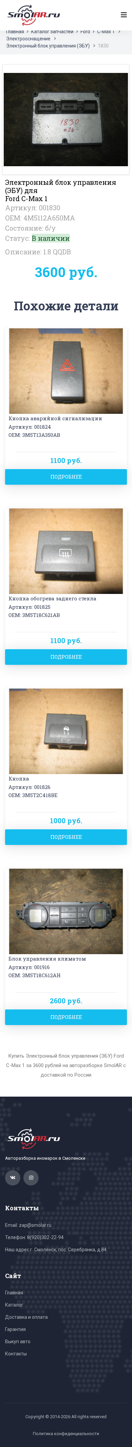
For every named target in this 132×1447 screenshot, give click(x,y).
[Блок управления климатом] (66, 911)
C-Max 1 (106, 31)
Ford (85, 31)
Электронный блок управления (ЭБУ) (48, 46)
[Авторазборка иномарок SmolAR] (32, 15)
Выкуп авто (17, 1341)
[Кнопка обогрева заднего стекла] (66, 550)
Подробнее (66, 477)
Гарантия (15, 1329)
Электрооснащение (28, 38)
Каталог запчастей (52, 31)
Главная (15, 31)
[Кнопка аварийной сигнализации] (66, 370)
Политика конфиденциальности (66, 1433)
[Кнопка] (66, 731)
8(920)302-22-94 (45, 1237)
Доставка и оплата (26, 1317)
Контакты (16, 1353)
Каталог (14, 1305)
